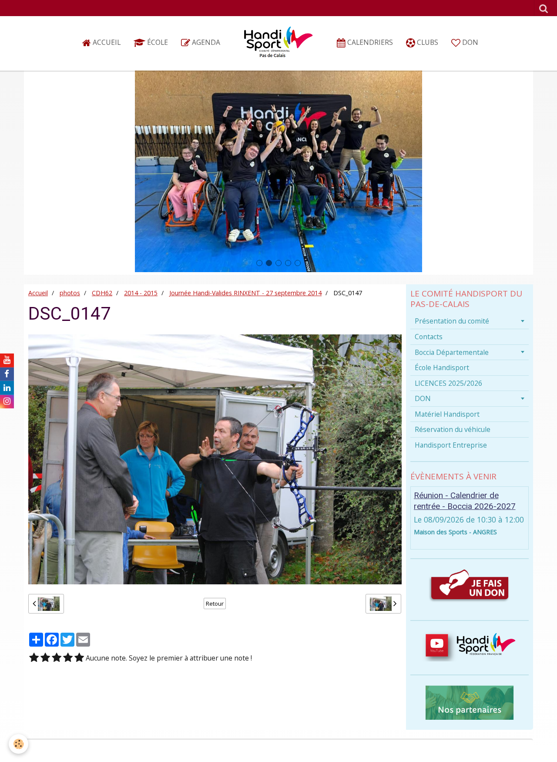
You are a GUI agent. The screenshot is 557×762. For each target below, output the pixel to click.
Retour (215, 603)
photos (70, 293)
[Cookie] (18, 744)
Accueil (106, 42)
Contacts (429, 336)
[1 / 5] (34, 658)
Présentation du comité (452, 321)
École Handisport (442, 367)
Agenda (205, 42)
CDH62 (102, 293)
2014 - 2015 (141, 293)
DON (469, 42)
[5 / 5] (79, 658)
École (156, 42)
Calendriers (369, 42)
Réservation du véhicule (452, 429)
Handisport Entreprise (451, 445)
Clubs (426, 42)
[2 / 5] (45, 658)
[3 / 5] (56, 658)
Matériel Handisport (447, 414)
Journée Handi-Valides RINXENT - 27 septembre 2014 (245, 293)
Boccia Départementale (452, 352)
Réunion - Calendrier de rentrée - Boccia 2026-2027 (465, 500)
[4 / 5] (68, 658)
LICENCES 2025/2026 (448, 383)
